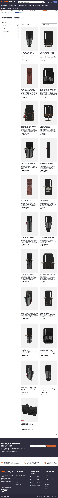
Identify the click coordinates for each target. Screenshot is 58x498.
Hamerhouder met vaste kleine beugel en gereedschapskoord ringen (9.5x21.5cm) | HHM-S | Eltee (48, 312)
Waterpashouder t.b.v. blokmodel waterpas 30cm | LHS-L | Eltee (29, 90)
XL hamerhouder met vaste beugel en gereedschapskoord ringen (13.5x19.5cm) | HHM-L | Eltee (48, 275)
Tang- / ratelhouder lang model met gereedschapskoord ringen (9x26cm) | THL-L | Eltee (29, 349)
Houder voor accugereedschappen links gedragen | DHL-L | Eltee (29, 312)
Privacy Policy (19, 484)
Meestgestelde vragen (49, 479)
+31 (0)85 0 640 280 (31, 463)
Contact (46, 477)
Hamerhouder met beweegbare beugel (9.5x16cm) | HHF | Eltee (46, 127)
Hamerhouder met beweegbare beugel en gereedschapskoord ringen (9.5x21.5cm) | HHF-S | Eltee (48, 201)
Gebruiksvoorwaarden (35, 448)
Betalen (46, 482)
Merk (4, 28)
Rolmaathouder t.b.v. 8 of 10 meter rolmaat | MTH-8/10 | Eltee (48, 90)
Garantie (46, 486)
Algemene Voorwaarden (21, 480)
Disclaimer (18, 482)
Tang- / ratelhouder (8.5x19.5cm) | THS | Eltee (28, 53)
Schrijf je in (51, 445)
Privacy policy (54, 496)
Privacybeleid (54, 447)
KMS (46, 488)
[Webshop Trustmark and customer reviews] (4, 490)
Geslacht (4, 34)
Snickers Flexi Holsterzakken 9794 (27, 424)
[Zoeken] (42, 2)
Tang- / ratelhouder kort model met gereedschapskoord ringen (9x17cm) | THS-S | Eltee (29, 164)
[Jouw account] (51, 2)
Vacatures (18, 479)
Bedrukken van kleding (20, 475)
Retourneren (47, 484)
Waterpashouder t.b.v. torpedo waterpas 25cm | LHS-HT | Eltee (28, 275)
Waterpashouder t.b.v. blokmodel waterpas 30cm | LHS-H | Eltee (29, 238)
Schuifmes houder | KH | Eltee (48, 386)
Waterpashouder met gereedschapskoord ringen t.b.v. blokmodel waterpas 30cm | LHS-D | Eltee (29, 201)
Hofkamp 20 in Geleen (52, 463)
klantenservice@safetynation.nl (11, 463)
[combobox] (29, 2)
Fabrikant (5, 25)
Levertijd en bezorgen (49, 480)
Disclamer (48, 496)
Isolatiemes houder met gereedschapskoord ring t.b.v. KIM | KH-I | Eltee (47, 164)
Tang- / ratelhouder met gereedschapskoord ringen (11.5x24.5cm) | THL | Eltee (48, 238)
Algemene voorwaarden (41, 496)
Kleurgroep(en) (6, 31)
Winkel (46, 475)
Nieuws (17, 477)
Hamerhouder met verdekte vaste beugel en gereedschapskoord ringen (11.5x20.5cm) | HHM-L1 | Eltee (29, 127)
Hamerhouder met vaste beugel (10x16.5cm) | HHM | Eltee (47, 53)
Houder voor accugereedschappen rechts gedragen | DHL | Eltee (29, 386)
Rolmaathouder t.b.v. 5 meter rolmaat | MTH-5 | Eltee (48, 349)
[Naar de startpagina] (8, 2)
